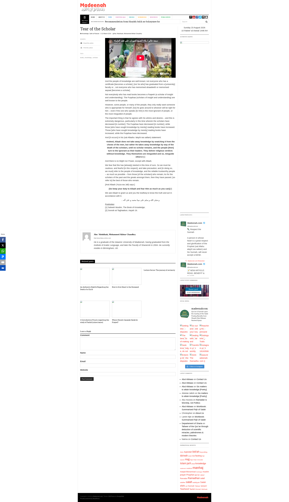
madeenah (183, 468)
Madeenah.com (194, 223)
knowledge (88, 57)
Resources (154, 17)
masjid (183, 472)
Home (93, 17)
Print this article (88, 48)
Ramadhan (194, 478)
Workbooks (142, 17)
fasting (198, 456)
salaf (202, 478)
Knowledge (85, 33)
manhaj (198, 468)
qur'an (197, 475)
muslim (206, 472)
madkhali (189, 468)
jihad (193, 464)
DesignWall (120, 496)
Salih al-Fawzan (94, 33)
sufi (186, 486)
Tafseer (197, 486)
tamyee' (204, 486)
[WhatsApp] (3, 251)
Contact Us (202, 379)
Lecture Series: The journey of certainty (159, 270)
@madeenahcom (192, 226)
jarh (189, 463)
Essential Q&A (121, 17)
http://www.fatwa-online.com (102, 238)
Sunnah (191, 486)
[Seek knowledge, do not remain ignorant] (184, 348)
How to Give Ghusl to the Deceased (125, 287)
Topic (110, 17)
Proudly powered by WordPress (90, 498)
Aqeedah (188, 452)
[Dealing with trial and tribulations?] (194, 338)
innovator (200, 460)
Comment (85, 335)
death (82, 57)
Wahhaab (204, 489)
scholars (95, 57)
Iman (195, 460)
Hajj (187, 459)
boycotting (203, 452)
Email (83, 361)
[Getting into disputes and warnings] (184, 329)
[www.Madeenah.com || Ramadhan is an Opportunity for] (204, 358)
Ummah (198, 489)
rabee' (202, 475)
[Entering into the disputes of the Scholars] (184, 358)
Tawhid (192, 489)
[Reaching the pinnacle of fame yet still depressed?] (204, 329)
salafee (182, 482)
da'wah (184, 455)
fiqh (203, 456)
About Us (101, 17)
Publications (165, 17)
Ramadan (183, 478)
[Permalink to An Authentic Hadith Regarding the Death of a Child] (95, 276)
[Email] (3, 262)
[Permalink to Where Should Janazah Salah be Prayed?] (127, 309)
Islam (183, 463)
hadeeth (182, 460)
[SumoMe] (3, 268)
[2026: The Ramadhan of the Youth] (194, 358)
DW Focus (111, 496)
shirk (182, 486)
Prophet (190, 475)
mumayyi (199, 472)
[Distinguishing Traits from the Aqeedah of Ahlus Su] (204, 338)
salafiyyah (196, 482)
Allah (181, 452)
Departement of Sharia (192, 423)
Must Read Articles (85, 19)
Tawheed (184, 489)
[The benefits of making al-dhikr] (184, 338)
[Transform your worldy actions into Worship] (194, 348)
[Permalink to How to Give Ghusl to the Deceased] (127, 276)
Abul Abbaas (187, 379)
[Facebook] (3, 240)
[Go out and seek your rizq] (194, 329)
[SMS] (3, 256)
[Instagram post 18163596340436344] (204, 348)
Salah (203, 482)
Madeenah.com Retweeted (196, 261)
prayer (183, 475)
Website (84, 370)
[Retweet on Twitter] (186, 261)
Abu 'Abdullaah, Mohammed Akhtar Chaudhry (128, 33)
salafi (189, 482)
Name (83, 353)
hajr (191, 460)
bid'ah (195, 451)
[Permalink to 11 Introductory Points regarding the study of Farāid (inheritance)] (95, 309)
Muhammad (191, 472)
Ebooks (131, 17)
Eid (193, 456)
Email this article (88, 43)
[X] (3, 245)
